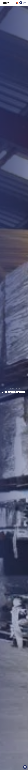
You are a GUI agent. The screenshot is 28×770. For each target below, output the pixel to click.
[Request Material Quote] (17, 3)
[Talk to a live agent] (20, 2)
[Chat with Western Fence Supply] (25, 767)
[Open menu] (24, 2)
